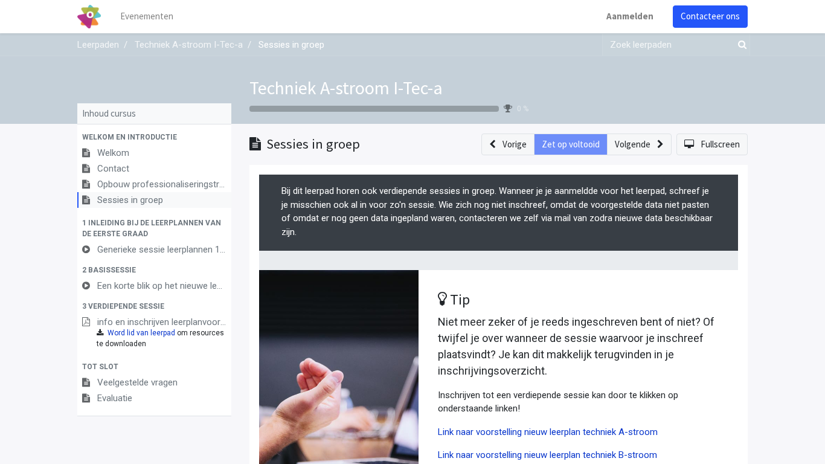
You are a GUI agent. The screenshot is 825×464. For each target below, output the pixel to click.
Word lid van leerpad (141, 333)
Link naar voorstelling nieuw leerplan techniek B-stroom (547, 455)
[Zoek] (740, 45)
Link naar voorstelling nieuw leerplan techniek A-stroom (548, 432)
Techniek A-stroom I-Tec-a (346, 87)
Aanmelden (629, 16)
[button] (154, 137)
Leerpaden (98, 44)
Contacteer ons (710, 16)
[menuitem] (146, 16)
